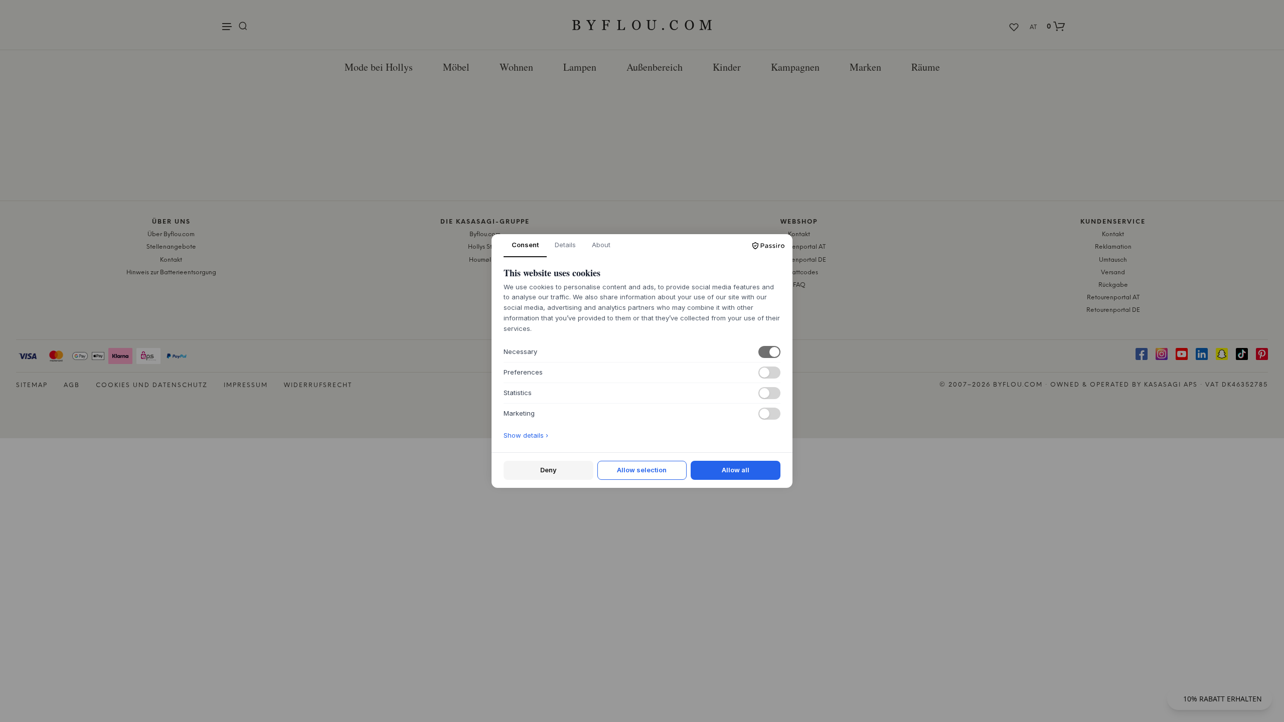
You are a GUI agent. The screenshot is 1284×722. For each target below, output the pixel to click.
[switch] (769, 352)
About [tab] (601, 245)
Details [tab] (565, 245)
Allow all (735, 470)
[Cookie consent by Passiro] (768, 245)
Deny (548, 470)
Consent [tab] (525, 245)
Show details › (526, 435)
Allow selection (642, 470)
